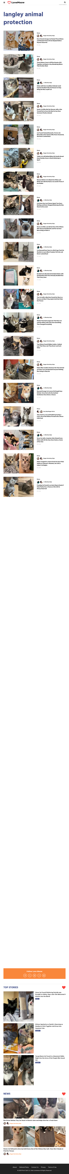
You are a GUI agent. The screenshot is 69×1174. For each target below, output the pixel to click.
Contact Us (34, 1167)
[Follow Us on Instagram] (34, 975)
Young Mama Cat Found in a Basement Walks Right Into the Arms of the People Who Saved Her (50, 1058)
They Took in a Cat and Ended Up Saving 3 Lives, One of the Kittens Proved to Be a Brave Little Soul (50, 416)
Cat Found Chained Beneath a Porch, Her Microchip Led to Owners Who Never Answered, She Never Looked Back (50, 134)
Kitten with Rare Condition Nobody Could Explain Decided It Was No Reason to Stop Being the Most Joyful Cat (49, 87)
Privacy (43, 1167)
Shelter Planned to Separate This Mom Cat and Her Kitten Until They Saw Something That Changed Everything (49, 322)
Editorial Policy (24, 1167)
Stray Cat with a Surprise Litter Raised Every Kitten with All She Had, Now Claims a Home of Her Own (50, 439)
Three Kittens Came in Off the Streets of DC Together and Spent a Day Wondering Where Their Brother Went (50, 64)
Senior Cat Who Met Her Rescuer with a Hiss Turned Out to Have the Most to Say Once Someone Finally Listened (49, 111)
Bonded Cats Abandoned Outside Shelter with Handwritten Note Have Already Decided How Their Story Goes (50, 275)
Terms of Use (52, 1167)
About (15, 1167)
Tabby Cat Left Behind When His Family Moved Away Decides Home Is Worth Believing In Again (50, 158)
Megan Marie (46, 35)
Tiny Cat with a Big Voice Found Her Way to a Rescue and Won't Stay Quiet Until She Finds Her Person (50, 299)
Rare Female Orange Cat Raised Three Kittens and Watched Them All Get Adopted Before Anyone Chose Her (50, 40)
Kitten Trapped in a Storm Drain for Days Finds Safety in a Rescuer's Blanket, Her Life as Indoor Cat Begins (50, 463)
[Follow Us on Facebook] (25, 975)
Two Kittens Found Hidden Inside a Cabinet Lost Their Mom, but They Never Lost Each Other (49, 346)
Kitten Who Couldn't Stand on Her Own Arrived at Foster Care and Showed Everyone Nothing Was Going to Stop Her (50, 369)
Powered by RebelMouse (62, 4)
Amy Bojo (52, 35)
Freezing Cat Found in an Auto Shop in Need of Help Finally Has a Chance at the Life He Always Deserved (50, 486)
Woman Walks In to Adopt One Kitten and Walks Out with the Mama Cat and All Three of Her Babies (50, 181)
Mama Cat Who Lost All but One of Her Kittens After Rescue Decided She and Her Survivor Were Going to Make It (50, 228)
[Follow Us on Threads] (44, 975)
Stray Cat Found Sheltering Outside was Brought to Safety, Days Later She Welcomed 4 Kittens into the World (50, 994)
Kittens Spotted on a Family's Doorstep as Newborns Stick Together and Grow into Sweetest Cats (49, 1026)
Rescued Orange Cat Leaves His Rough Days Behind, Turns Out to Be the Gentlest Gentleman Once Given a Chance (49, 392)
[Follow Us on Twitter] (29, 975)
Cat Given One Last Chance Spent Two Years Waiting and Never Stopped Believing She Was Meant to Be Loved (50, 205)
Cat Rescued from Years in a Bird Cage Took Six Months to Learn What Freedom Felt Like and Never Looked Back (50, 252)
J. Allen (45, 82)
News (38, 33)
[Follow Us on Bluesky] (39, 975)
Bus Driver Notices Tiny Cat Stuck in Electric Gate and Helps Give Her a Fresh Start (30, 1120)
